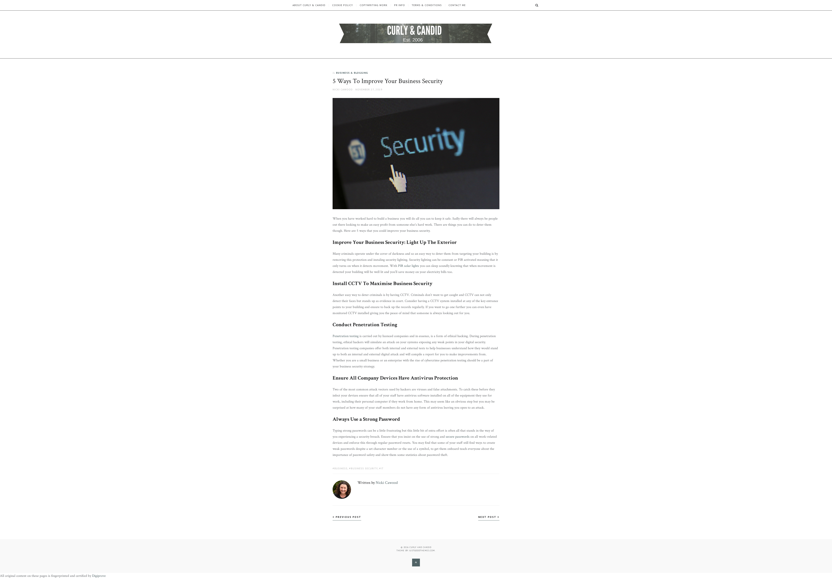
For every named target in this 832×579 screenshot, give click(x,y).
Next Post (487, 517)
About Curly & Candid (308, 5)
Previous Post (348, 517)
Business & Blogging (352, 72)
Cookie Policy (342, 5)
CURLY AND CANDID (420, 547)
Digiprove (99, 576)
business (341, 468)
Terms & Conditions (427, 5)
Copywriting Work (373, 5)
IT (382, 468)
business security (364, 468)
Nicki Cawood (343, 89)
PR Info (399, 5)
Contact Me (457, 5)
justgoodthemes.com (422, 550)
